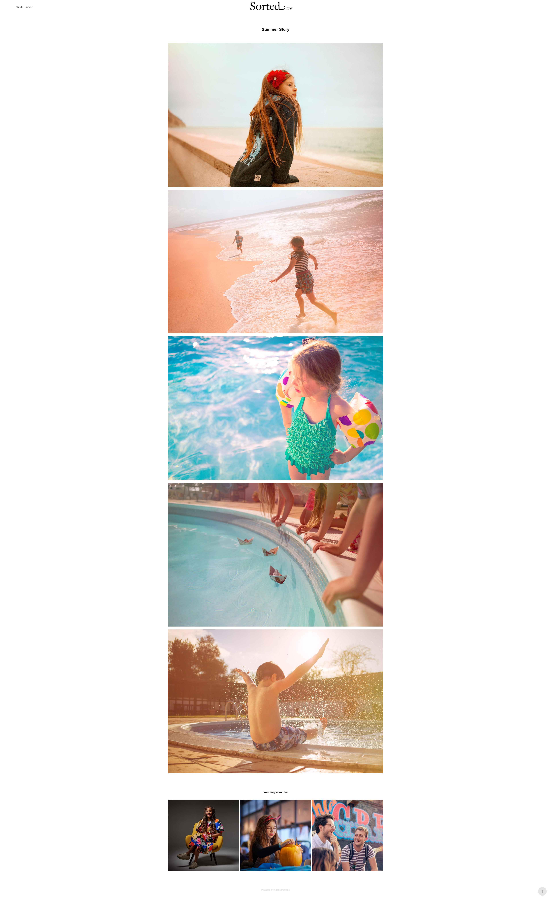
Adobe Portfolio (282, 890)
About (29, 7)
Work (20, 7)
